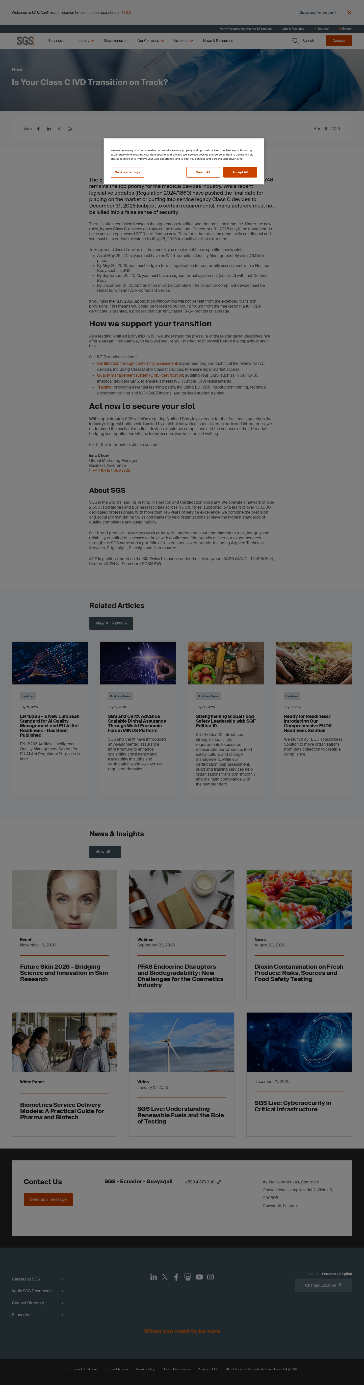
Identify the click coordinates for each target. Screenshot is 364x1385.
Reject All (203, 172)
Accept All (240, 172)
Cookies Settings (127, 172)
